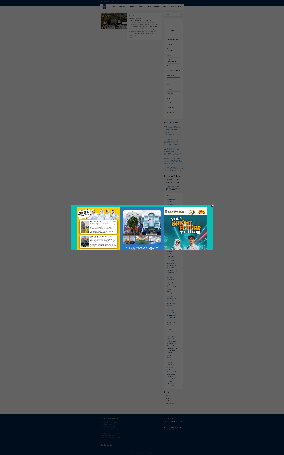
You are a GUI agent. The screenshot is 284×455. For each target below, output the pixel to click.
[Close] (212, 206)
